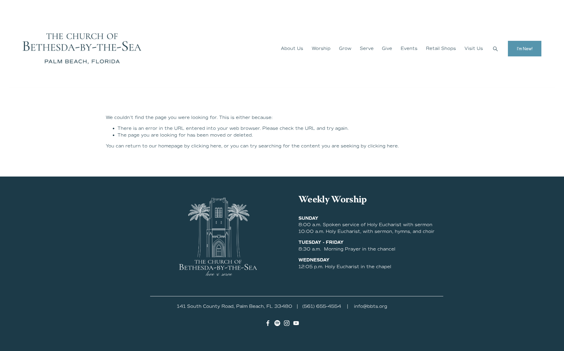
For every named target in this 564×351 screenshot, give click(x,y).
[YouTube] (296, 323)
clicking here (206, 146)
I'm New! (525, 48)
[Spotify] (277, 323)
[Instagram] (287, 323)
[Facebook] (268, 323)
